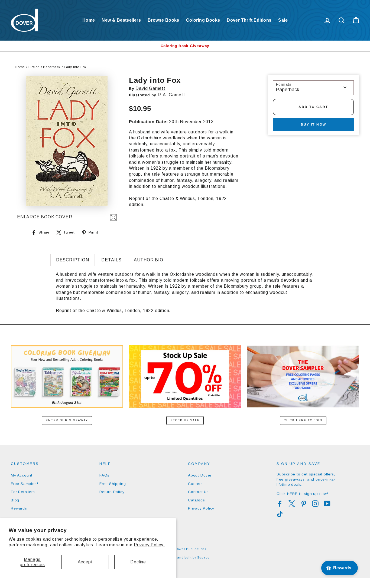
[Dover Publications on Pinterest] (303, 503)
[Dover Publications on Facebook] (280, 503)
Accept (85, 562)
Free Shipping (112, 484)
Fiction (34, 67)
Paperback (51, 67)
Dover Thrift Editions (249, 20)
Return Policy (111, 492)
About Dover (200, 475)
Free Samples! (24, 484)
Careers (195, 484)
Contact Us (198, 492)
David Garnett (150, 88)
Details (111, 260)
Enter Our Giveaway (67, 420)
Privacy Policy (201, 508)
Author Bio (148, 260)
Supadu (203, 557)
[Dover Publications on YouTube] (327, 503)
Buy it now (313, 124)
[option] (185, 45)
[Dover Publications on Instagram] (315, 503)
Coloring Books (203, 20)
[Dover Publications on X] (291, 503)
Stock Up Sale (185, 420)
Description (72, 260)
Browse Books (163, 20)
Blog (15, 500)
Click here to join (303, 420)
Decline (138, 562)
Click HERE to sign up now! (302, 494)
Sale (283, 20)
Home (88, 20)
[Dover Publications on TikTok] (280, 514)
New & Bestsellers (121, 20)
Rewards (19, 508)
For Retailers (23, 492)
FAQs (104, 475)
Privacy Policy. (149, 545)
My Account (22, 475)
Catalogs (196, 500)
